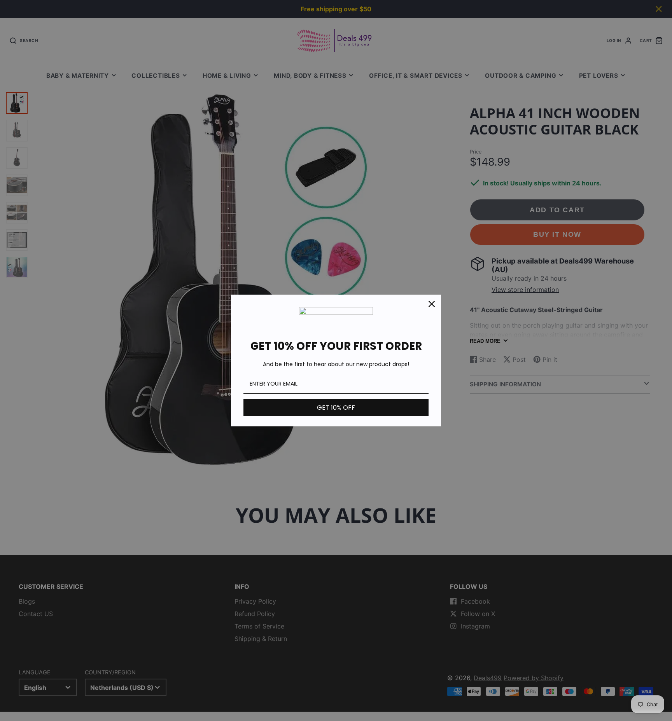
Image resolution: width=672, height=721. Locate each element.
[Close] (431, 304)
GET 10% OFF (336, 407)
